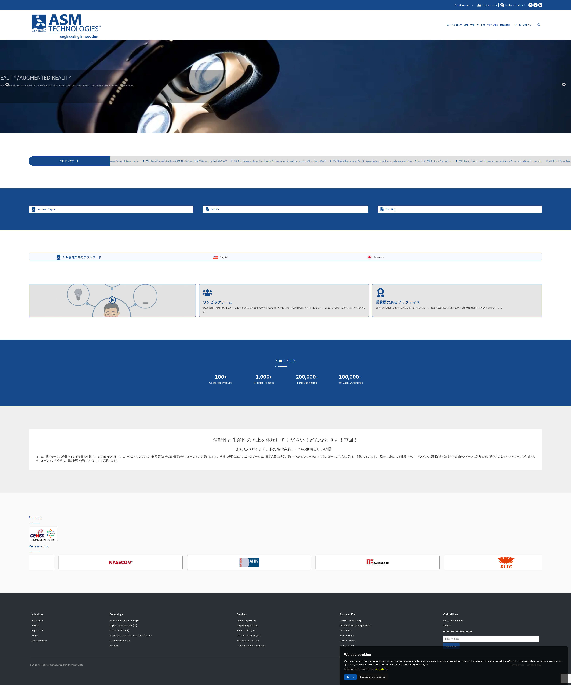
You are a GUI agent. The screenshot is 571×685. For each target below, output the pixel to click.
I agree (350, 677)
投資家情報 (505, 25)
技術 (472, 25)
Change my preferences (372, 676)
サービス (481, 25)
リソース (517, 25)
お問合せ (527, 25)
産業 (466, 25)
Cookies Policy (380, 669)
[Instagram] (540, 5)
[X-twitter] (535, 5)
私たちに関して (454, 25)
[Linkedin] (530, 5)
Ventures (492, 25)
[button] (539, 25)
